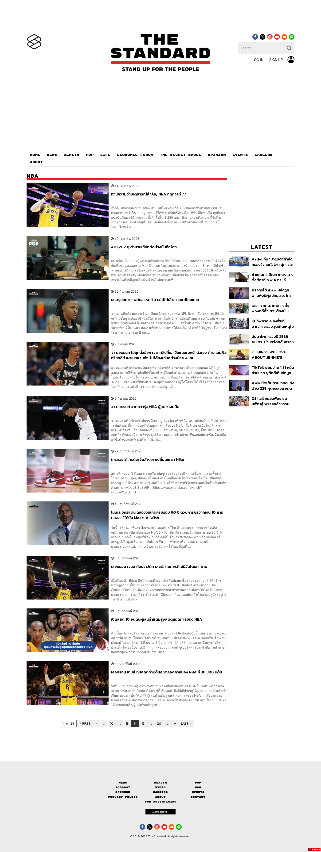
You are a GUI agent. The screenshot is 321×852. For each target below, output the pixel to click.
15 (143, 723)
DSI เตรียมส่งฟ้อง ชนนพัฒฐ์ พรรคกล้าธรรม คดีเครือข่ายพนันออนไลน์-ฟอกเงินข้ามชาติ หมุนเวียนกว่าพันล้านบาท (273, 401)
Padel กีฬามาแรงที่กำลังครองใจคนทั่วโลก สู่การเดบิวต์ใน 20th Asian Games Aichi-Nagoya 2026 (272, 261)
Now (198, 787)
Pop (198, 782)
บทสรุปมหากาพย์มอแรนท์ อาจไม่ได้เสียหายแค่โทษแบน (155, 300)
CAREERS (263, 155)
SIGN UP (276, 59)
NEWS (52, 155)
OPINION (217, 155)
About (160, 797)
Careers (160, 792)
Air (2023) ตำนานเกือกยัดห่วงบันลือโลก (144, 247)
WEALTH (71, 155)
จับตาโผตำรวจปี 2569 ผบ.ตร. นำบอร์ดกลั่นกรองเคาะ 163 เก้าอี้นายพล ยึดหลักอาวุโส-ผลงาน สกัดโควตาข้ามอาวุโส (273, 339)
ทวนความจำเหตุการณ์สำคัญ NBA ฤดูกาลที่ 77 (148, 194)
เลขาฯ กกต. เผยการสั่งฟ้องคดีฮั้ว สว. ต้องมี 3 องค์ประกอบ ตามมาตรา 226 (271, 308)
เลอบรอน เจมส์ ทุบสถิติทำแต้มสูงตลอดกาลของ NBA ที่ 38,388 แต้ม (166, 672)
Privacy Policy (123, 797)
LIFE (105, 155)
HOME (35, 155)
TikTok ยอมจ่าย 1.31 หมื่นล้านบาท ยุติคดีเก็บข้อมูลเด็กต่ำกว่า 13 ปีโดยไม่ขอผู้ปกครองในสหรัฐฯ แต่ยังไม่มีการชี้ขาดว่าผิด (273, 370)
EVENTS (240, 155)
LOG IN (257, 59)
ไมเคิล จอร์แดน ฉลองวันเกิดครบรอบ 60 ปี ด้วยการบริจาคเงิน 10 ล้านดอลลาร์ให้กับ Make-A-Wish (167, 515)
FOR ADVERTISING (160, 801)
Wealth (160, 782)
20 (159, 723)
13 (127, 723)
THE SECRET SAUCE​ (180, 155)
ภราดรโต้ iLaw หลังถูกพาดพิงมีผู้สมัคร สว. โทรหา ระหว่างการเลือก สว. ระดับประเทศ (272, 292)
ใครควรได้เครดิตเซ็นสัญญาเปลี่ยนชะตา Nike (147, 459)
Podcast (122, 787)
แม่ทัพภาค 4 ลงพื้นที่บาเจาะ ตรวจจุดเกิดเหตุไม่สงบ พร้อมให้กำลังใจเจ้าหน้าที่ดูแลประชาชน (273, 323)
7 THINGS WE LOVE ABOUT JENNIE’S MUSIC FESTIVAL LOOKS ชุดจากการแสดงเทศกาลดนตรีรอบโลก (272, 354)
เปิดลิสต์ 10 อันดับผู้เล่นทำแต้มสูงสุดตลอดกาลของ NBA (156, 619)
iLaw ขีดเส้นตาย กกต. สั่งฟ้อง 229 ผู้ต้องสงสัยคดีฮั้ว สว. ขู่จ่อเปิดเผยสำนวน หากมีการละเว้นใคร (273, 385)
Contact (198, 797)
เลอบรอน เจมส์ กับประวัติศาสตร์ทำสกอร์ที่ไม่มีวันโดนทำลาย (159, 566)
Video (160, 787)
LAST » (186, 723)
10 (112, 723)
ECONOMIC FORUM (135, 155)
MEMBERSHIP (160, 811)
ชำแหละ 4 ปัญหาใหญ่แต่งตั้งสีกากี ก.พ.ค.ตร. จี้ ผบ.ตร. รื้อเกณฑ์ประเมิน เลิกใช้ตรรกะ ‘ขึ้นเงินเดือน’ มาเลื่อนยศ (273, 277)
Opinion (122, 792)
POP (90, 155)
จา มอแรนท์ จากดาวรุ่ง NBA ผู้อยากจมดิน (145, 407)
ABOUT (36, 162)
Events (198, 792)
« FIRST (84, 723)
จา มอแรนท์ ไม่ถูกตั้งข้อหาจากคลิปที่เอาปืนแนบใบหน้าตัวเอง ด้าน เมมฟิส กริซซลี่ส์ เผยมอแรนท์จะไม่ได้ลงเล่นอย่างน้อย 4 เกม (169, 355)
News (123, 782)
